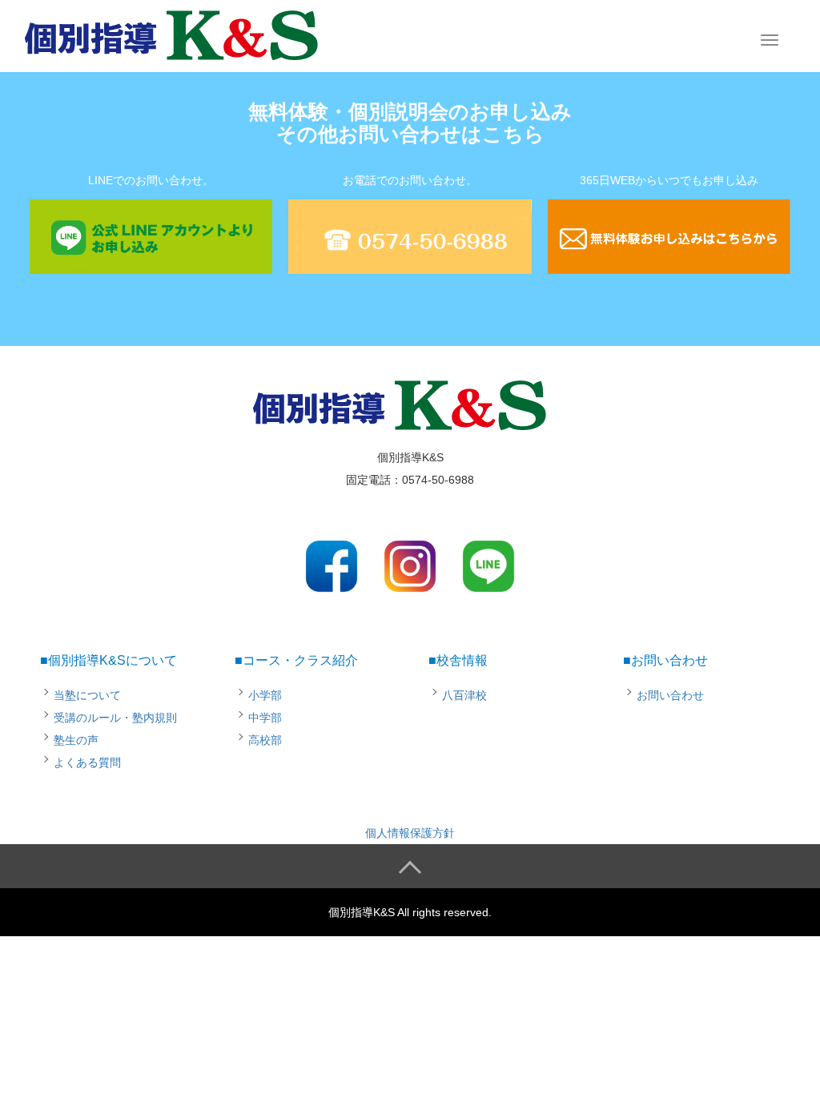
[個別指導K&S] (182, 34)
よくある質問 (87, 762)
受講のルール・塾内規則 (115, 717)
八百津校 (464, 695)
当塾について (87, 695)
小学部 (265, 695)
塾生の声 (76, 740)
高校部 (265, 740)
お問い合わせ (670, 695)
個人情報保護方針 (410, 833)
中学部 (265, 717)
